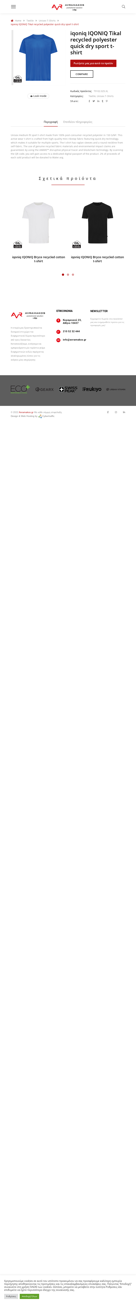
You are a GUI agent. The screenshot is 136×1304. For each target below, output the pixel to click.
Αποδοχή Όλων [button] (29, 1296)
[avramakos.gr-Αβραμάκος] (68, 7)
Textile (92, 96)
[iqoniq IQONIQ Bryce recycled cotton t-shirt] (38, 223)
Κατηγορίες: (77, 96)
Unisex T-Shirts (105, 96)
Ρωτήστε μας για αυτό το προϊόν (93, 63)
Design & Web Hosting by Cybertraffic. (33, 416)
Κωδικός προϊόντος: (81, 91)
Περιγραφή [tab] (51, 122)
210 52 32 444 (71, 331)
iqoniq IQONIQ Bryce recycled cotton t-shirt (38, 259)
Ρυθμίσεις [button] (11, 1296)
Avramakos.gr (26, 412)
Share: (74, 101)
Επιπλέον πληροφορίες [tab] (77, 122)
